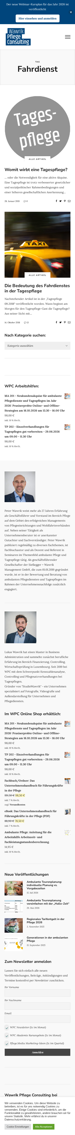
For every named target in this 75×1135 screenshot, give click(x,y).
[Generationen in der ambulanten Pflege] (38, 944)
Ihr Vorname (12, 987)
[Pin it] (65, 201)
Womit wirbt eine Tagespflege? (36, 170)
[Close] (71, 12)
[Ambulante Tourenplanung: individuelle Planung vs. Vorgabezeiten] (38, 888)
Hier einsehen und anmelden (38, 18)
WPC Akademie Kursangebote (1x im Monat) (35, 1035)
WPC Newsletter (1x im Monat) (27, 1027)
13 (28, 322)
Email (8, 1013)
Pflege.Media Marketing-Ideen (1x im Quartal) (36, 1043)
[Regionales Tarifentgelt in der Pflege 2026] (38, 925)
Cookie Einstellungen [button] (18, 1126)
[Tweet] (60, 201)
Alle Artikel (37, 159)
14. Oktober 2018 (12, 322)
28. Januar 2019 (12, 201)
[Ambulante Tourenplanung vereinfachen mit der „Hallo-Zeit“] (38, 906)
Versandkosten (17, 804)
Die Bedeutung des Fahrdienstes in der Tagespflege (37, 288)
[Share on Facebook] (56, 201)
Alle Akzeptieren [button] (43, 1126)
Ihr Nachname (13, 1000)
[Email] (69, 201)
